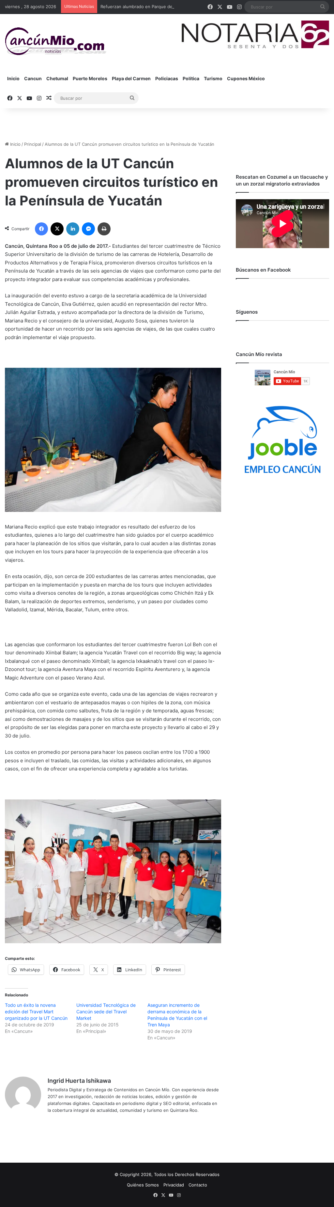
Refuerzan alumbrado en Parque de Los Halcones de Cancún (162, 6)
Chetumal (57, 78)
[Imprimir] (104, 228)
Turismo (213, 78)
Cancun (33, 78)
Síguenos (247, 312)
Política (191, 78)
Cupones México (246, 78)
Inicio (13, 78)
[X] (57, 228)
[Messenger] (88, 228)
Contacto (198, 1184)
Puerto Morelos (90, 78)
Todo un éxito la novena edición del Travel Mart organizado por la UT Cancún (36, 1011)
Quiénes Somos (143, 1184)
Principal (32, 144)
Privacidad (173, 1184)
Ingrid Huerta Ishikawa (79, 1080)
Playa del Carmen (131, 78)
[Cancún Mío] (55, 41)
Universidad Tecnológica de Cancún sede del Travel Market (106, 1011)
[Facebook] (41, 228)
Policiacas (166, 78)
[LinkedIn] (72, 228)
